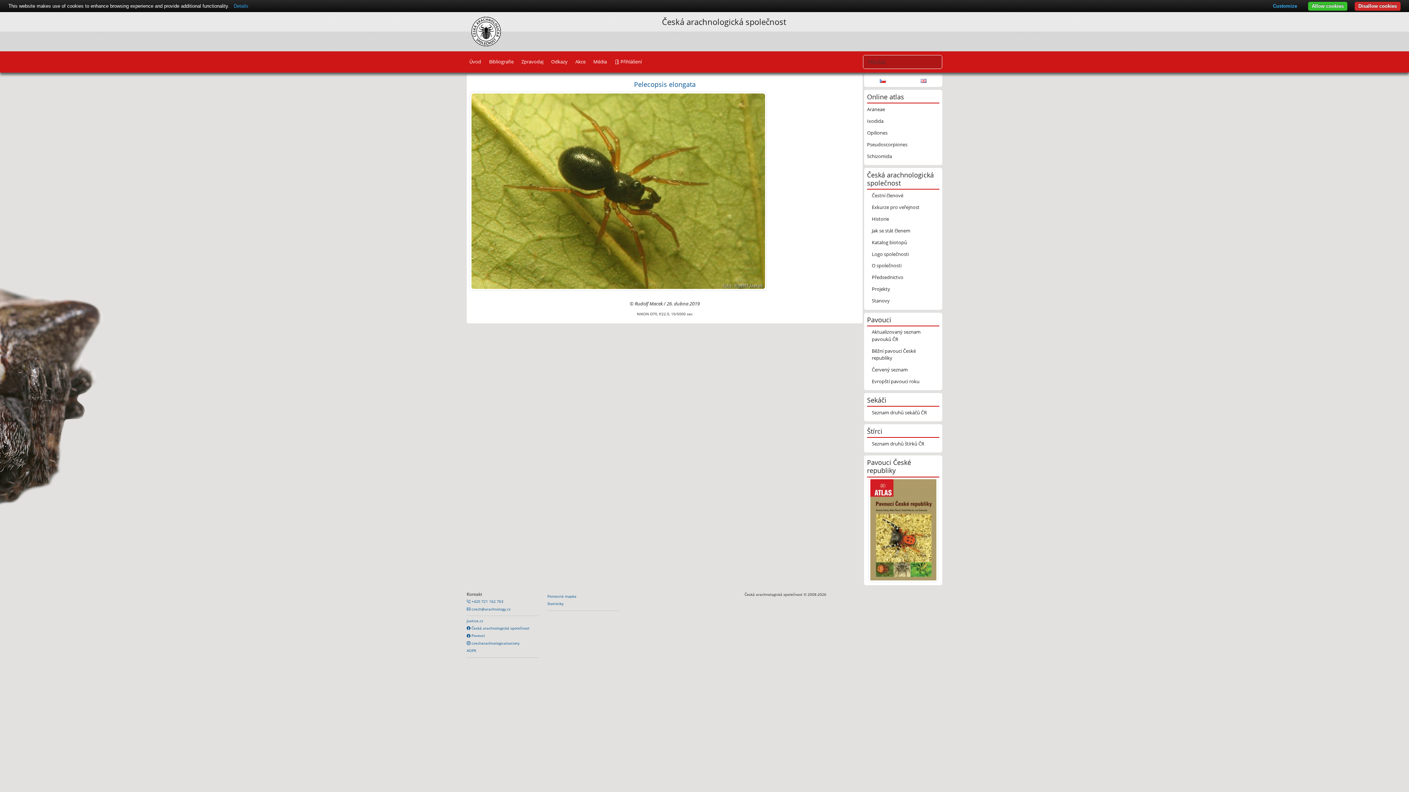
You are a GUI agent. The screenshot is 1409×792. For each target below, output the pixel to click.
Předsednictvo (887, 277)
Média (600, 61)
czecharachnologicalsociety (495, 643)
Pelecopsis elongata (665, 84)
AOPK (471, 650)
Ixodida (875, 121)
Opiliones (877, 132)
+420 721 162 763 (486, 601)
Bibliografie (501, 61)
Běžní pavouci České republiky (894, 354)
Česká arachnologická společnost (499, 628)
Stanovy (881, 300)
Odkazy (559, 61)
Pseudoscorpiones (887, 144)
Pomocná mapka (561, 596)
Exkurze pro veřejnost (896, 207)
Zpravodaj (532, 61)
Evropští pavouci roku (896, 381)
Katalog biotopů (889, 242)
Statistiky (555, 603)
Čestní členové (887, 195)
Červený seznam (890, 369)
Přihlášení (630, 61)
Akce (580, 61)
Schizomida (879, 156)
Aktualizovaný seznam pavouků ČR (896, 335)
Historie (880, 219)
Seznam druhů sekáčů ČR (899, 412)
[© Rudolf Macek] (618, 190)
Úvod (475, 61)
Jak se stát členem (891, 230)
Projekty (881, 289)
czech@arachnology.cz (490, 609)
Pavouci (477, 635)
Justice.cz (475, 620)
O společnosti (887, 265)
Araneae (876, 109)
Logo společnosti (890, 254)
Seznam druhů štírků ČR (898, 443)
